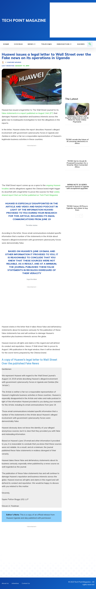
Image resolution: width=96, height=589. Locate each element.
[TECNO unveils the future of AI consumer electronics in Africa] (77, 132)
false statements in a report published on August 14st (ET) (28, 113)
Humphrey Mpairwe (14, 62)
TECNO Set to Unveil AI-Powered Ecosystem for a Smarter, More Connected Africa (77, 164)
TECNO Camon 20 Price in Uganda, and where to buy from (77, 208)
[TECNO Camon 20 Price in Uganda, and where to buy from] (77, 199)
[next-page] (81, 216)
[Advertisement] (73, 20)
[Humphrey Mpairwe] (3, 62)
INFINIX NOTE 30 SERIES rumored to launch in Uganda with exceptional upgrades (77, 187)
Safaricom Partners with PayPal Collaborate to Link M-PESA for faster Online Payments (77, 119)
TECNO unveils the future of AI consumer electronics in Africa (77, 141)
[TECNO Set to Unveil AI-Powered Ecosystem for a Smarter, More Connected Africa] (77, 154)
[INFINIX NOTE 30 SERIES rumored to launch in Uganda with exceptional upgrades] (77, 178)
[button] (90, 44)
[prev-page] (77, 216)
